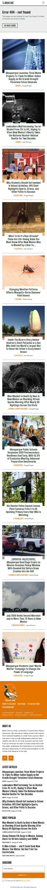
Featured (18, 249)
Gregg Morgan (27, 86)
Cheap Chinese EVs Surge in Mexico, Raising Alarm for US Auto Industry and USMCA (22, 837)
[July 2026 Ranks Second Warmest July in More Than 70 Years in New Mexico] (23, 599)
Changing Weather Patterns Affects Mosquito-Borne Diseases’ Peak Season (23, 292)
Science (18, 299)
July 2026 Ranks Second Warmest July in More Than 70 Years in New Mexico (23, 618)
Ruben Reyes (27, 299)
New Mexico (6, 842)
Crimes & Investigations (18, 409)
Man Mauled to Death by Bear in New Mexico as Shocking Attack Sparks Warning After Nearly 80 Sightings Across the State (23, 401)
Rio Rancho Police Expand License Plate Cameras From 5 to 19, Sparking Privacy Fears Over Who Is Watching (23, 510)
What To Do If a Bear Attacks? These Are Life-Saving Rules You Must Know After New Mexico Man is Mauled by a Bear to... (23, 241)
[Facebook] (4, 758)
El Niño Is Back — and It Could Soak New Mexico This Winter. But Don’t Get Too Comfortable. (21, 849)
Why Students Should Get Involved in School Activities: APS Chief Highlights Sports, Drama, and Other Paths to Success (23, 187)
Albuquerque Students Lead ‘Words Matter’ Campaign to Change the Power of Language (23, 669)
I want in (22, 875)
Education (18, 195)
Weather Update (18, 625)
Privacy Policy (25, 881)
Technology (18, 519)
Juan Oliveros (26, 142)
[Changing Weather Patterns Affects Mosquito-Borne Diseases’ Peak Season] (23, 272)
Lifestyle (18, 355)
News (18, 86)
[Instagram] (10, 758)
